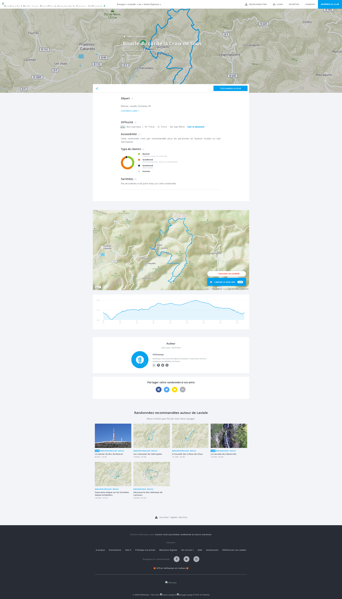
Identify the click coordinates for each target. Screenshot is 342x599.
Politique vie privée (145, 550)
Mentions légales (168, 550)
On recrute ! (187, 550)
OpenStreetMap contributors (238, 289)
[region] (171, 250)
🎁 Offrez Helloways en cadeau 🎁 (171, 568)
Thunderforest (217, 289)
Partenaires (115, 550)
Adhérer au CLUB (330, 4)
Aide (200, 550)
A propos (100, 550)
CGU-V (128, 550)
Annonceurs (212, 550)
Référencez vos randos (234, 550)
